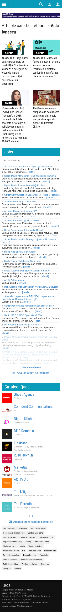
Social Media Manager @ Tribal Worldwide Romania (30, 175)
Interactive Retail (42, 541)
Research (44, 564)
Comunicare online (21, 422)
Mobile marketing (35, 546)
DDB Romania (24, 431)
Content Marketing (35, 532)
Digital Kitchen (24, 419)
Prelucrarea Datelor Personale (15, 602)
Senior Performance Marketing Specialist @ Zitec (29, 305)
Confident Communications (33, 406)
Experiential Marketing (23, 450)
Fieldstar (20, 443)
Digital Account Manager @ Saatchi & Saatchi (27, 270)
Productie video (29, 555)
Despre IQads (8, 589)
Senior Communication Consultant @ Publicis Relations (32, 194)
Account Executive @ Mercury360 (21, 220)
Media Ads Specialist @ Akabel (20, 251)
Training (17, 568)
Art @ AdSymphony (14, 280)
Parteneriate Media (24, 589)
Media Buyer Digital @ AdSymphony (22, 261)
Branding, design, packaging (15, 528)
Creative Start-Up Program (14, 592)
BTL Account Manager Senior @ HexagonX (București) (31, 286)
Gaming (28, 541)
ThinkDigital (22, 491)
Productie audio (34, 550)
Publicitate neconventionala (31, 559)
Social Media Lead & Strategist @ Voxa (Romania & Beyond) (29, 241)
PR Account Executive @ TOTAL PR (22, 324)
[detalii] (31, 171)
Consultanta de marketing (24, 474)
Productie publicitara (11, 555)
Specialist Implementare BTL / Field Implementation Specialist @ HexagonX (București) (29, 298)
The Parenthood (25, 504)
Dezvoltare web (9, 537)
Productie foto (50, 550)
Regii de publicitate (44, 495)
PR (15, 410)
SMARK (9, 52)
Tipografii (7, 568)
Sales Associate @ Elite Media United (23, 230)
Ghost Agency (24, 394)
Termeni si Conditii (39, 602)
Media (16, 495)
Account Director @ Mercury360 (20, 201)
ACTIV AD (21, 479)
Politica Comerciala (11, 599)
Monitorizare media (11, 550)
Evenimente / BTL (21, 446)
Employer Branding (27, 537)
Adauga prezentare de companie (33, 522)
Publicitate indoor (10, 559)
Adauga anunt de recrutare (32, 372)
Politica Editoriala (41, 596)
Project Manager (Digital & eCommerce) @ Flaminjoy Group (29, 338)
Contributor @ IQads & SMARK (17, 596)
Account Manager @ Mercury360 (20, 211)
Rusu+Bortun (23, 455)
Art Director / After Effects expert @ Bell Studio (28, 166)
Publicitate (18, 398)
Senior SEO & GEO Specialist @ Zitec (23, 315)
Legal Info (26, 599)
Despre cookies (9, 605)
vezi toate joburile (31, 366)
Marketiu (20, 467)
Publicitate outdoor (10, 564)
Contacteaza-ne (24, 605)
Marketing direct (36, 446)
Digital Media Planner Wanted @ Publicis (24, 185)
